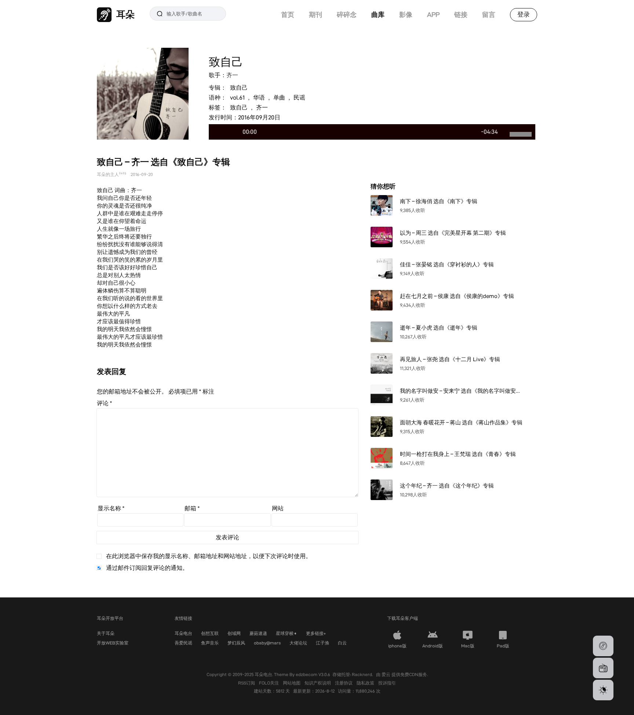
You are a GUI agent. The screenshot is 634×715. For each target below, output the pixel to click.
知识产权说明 (318, 682)
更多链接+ (316, 633)
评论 (104, 403)
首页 (287, 14)
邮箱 (192, 508)
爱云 (386, 674)
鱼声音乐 (210, 642)
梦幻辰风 (236, 642)
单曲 (279, 97)
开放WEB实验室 (112, 642)
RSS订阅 (247, 682)
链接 (460, 14)
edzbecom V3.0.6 (313, 674)
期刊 (315, 14)
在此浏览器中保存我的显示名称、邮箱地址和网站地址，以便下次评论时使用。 (208, 556)
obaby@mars (267, 642)
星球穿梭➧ (286, 633)
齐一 (232, 75)
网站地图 (292, 682)
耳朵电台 (183, 633)
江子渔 (322, 642)
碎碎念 (347, 14)
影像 (405, 14)
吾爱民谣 (183, 642)
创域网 (234, 633)
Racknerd (362, 674)
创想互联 (210, 633)
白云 (342, 642)
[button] (603, 646)
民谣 (299, 97)
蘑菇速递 (258, 633)
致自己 (239, 88)
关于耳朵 (105, 633)
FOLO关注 (269, 682)
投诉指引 (387, 682)
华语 (259, 97)
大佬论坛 (298, 642)
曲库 (378, 14)
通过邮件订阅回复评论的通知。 (147, 568)
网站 (278, 508)
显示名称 (111, 508)
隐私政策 (366, 682)
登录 (523, 14)
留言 (488, 14)
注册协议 (344, 682)
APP (433, 14)
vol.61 (237, 97)
